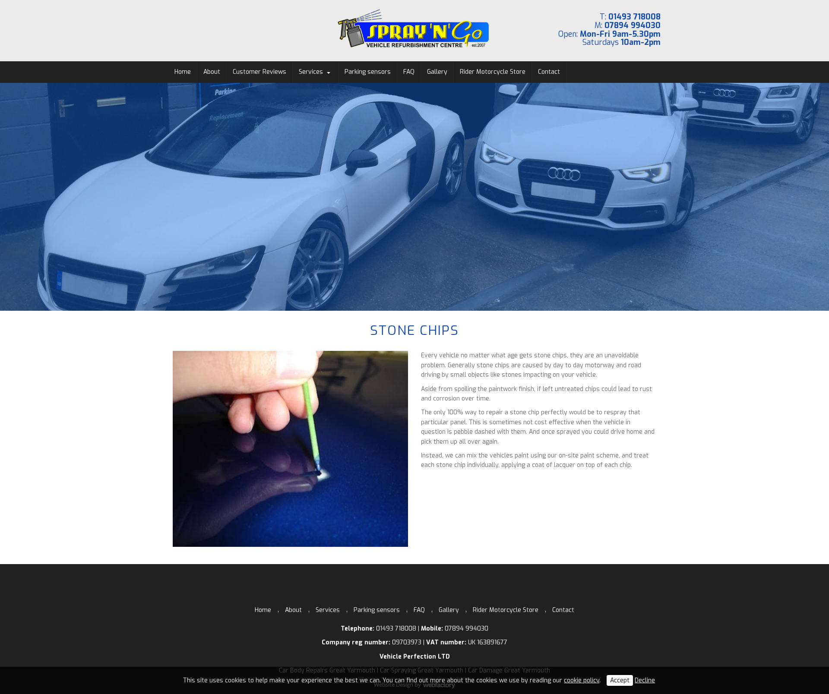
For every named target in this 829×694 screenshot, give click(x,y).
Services (311, 72)
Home (182, 72)
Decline (645, 680)
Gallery (437, 72)
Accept (620, 680)
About (211, 72)
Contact (549, 72)
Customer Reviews (259, 72)
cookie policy (581, 680)
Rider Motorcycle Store (492, 72)
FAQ (408, 72)
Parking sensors (368, 72)
